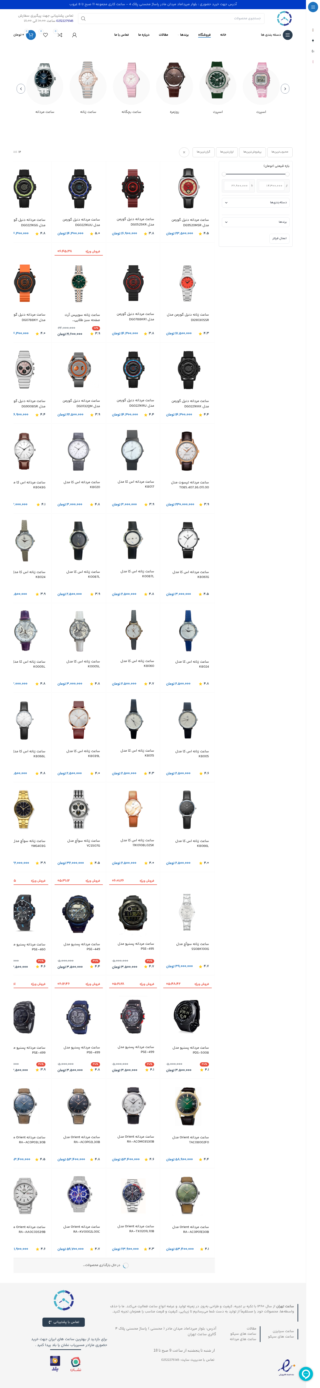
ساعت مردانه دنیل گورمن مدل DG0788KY (26, 317)
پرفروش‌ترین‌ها (252, 152)
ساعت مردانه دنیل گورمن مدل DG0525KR (135, 222)
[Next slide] (21, 89)
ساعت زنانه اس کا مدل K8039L (83, 753)
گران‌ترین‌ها (203, 152)
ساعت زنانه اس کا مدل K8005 (192, 754)
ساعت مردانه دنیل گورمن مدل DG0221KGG (26, 223)
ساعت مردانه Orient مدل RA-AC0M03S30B (135, 1139)
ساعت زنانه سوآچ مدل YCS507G (83, 843)
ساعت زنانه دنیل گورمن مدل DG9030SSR (188, 317)
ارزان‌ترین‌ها (227, 152)
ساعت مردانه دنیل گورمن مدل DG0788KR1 (135, 316)
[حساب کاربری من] (74, 35)
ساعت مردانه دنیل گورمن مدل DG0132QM (81, 403)
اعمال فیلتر (279, 238)
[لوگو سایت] (284, 18)
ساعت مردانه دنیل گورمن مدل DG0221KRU (135, 403)
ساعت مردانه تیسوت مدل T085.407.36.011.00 (190, 485)
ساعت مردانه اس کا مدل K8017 (136, 484)
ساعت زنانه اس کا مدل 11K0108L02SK (137, 842)
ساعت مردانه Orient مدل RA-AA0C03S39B (27, 1229)
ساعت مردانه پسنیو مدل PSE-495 (136, 946)
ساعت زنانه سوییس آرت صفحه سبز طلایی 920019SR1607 (82, 317)
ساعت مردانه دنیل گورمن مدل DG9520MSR (190, 223)
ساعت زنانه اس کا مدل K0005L (83, 664)
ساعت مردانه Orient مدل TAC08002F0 (190, 1140)
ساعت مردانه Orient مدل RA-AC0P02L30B (81, 1139)
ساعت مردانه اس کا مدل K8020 (81, 484)
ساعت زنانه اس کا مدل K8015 (137, 753)
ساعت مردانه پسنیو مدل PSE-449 (81, 946)
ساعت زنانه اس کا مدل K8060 (137, 663)
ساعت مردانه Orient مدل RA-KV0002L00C (81, 1229)
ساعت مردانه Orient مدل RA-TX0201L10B (135, 1229)
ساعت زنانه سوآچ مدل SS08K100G (192, 946)
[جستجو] (83, 18)
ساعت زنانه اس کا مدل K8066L (28, 754)
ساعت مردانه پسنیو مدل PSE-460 (27, 947)
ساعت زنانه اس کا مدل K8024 (28, 574)
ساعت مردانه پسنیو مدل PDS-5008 (190, 1050)
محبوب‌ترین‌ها (280, 152)
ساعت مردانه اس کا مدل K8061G (190, 574)
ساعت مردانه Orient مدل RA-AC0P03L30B (27, 1140)
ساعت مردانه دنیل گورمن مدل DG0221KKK (190, 404)
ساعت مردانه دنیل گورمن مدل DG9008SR (26, 404)
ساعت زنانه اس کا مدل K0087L (137, 574)
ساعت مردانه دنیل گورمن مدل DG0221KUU (81, 222)
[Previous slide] (285, 89)
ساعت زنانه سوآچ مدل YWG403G (29, 843)
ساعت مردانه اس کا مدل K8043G (27, 485)
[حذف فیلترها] (184, 152)
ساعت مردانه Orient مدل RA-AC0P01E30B (190, 1229)
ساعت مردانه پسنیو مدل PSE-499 (136, 1049)
